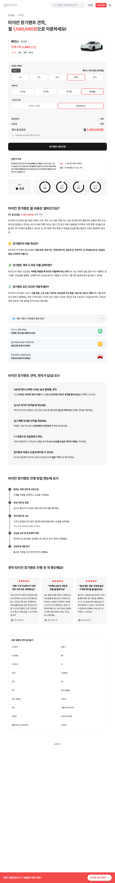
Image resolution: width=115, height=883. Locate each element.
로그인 (90, 5)
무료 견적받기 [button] (101, 5)
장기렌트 (11, 15)
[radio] (20, 77)
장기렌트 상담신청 (57, 146)
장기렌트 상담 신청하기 (98, 878)
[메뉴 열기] (110, 5)
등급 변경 (24, 41)
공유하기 (57, 744)
